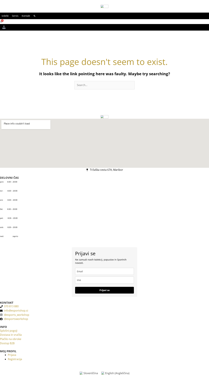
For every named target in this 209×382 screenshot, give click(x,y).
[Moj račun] (4, 27)
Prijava (12, 355)
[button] (34, 16)
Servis (15, 15)
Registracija (15, 359)
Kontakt (26, 15)
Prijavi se (104, 290)
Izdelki (5, 15)
